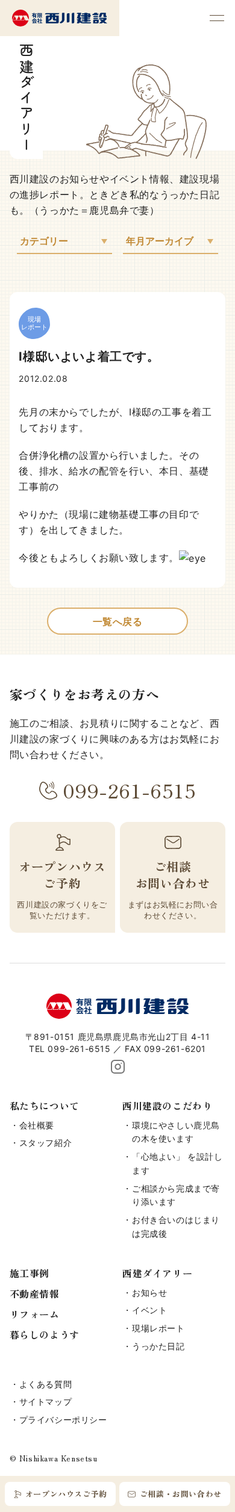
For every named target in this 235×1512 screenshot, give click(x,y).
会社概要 (36, 1125)
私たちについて (45, 1105)
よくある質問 (45, 1384)
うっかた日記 (158, 1346)
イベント (149, 1310)
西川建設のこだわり (167, 1105)
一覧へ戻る (118, 621)
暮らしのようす (45, 1334)
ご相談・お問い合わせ (181, 1493)
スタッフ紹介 (45, 1142)
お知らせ (149, 1292)
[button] (217, 18)
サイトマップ (45, 1401)
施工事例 (29, 1273)
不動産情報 (35, 1293)
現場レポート (158, 1328)
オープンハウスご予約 (66, 1493)
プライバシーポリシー (63, 1419)
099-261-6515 (129, 790)
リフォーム (35, 1314)
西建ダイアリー (157, 1273)
